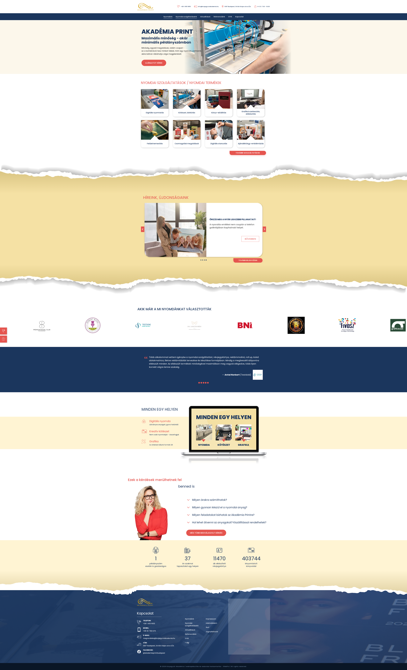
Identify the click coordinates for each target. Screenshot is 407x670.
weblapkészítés (192, 666)
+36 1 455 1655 (149, 623)
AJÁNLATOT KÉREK (153, 63)
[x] (175, 230)
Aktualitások (205, 16)
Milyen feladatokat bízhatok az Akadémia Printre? (223, 515)
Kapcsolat (239, 16)
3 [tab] (204, 260)
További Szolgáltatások (248, 153)
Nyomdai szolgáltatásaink (186, 16)
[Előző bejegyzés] (142, 229)
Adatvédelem (211, 623)
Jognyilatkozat (212, 631)
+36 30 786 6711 (149, 631)
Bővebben (250, 237)
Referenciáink (219, 16)
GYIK (230, 16)
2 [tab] (202, 260)
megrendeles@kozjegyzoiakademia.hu (159, 638)
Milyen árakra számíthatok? (209, 500)
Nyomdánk (167, 16)
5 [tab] (208, 383)
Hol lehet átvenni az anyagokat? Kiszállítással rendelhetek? (229, 522)
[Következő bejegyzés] (264, 229)
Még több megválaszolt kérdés (206, 532)
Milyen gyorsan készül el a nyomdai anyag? (219, 507)
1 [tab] (200, 260)
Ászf (207, 627)
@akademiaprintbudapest (154, 653)
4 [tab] (206, 260)
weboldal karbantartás (211, 666)
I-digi (187, 642)
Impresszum (211, 619)
